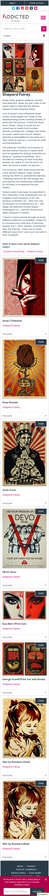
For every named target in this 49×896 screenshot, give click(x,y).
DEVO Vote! (9, 572)
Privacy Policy (18, 873)
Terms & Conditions (26, 869)
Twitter (13, 8)
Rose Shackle (10, 402)
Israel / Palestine (12, 320)
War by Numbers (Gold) (16, 762)
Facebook (17, 8)
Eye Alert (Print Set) (14, 623)
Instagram (22, 8)
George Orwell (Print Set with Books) (23, 679)
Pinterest (26, 8)
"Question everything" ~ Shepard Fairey (22, 251)
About (20, 866)
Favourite (24, 334)
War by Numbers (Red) (15, 844)
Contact (35, 8)
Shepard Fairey (11, 325)
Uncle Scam (9, 490)
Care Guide (35, 873)
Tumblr (31, 8)
